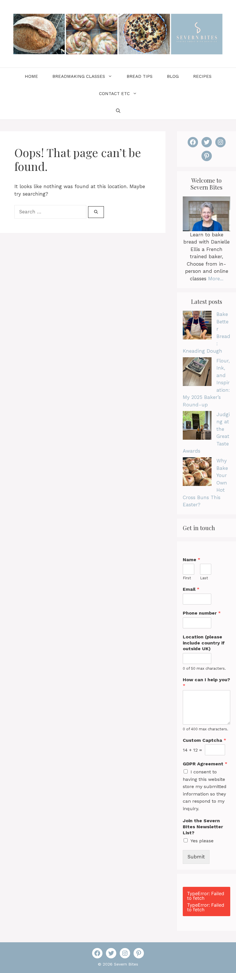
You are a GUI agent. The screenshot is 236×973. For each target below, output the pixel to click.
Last (204, 578)
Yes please (202, 840)
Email (191, 589)
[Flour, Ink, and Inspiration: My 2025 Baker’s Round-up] (197, 372)
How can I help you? (206, 682)
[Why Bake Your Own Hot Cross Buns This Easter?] (197, 472)
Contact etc (114, 93)
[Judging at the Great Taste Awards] (197, 426)
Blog (173, 76)
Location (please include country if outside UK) (204, 643)
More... (215, 278)
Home (31, 76)
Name (191, 559)
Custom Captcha (204, 740)
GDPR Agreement (205, 764)
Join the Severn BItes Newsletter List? (203, 826)
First (187, 578)
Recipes (202, 76)
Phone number (202, 613)
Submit (196, 857)
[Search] (96, 212)
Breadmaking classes (78, 76)
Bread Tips (140, 76)
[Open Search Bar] (118, 110)
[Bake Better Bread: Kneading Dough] (197, 326)
